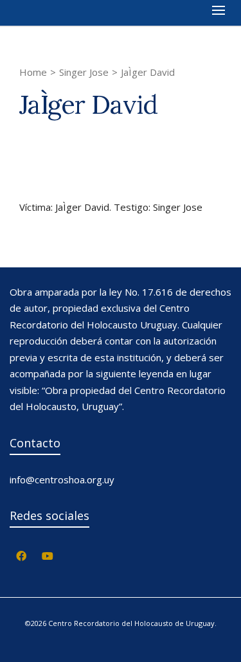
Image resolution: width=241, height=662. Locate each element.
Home (33, 72)
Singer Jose (84, 72)
